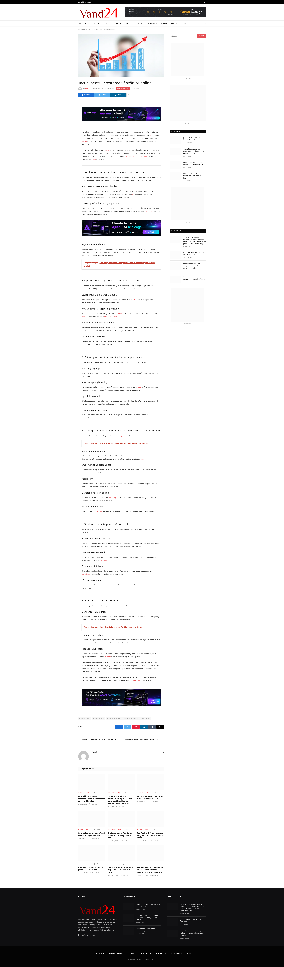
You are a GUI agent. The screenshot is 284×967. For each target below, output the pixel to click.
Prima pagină (82, 29)
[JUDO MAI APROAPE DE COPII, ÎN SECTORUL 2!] (175, 140)
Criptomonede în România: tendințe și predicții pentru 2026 (120, 835)
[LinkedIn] (70, 122)
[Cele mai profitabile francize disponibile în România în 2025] (121, 853)
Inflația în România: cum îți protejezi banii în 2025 (90, 868)
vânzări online (145, 718)
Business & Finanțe (100, 23)
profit (140, 680)
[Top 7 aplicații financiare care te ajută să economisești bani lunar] (150, 819)
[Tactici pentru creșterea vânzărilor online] (121, 55)
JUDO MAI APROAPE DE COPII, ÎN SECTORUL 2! (194, 139)
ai (150, 135)
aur (133, 194)
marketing (148, 211)
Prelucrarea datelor (137, 953)
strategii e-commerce (130, 718)
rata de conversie (110, 316)
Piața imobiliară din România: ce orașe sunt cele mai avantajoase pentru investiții (150, 869)
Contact (188, 953)
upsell (93, 159)
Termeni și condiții (117, 953)
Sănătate (164, 23)
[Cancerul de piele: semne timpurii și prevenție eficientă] (175, 165)
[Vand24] (99, 12)
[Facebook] (70, 111)
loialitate (133, 680)
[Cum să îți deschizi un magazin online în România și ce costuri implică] (91, 782)
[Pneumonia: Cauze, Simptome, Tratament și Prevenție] (175, 176)
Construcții (117, 23)
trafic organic (149, 456)
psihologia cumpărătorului (136, 156)
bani (142, 459)
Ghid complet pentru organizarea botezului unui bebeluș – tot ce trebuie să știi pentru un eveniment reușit (194, 240)
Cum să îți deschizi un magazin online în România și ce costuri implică (91, 798)
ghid (107, 150)
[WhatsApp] (70, 139)
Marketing (151, 23)
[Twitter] (70, 117)
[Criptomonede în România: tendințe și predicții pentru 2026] (121, 819)
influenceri (98, 511)
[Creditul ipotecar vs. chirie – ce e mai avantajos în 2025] (150, 782)
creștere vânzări (84, 718)
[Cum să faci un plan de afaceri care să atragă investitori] (91, 819)
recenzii (108, 657)
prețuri (84, 141)
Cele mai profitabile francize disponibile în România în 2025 (120, 869)
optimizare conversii (113, 718)
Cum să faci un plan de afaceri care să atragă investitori (91, 834)
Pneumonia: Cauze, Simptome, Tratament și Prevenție (192, 175)
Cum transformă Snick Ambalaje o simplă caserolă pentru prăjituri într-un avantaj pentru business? (120, 800)
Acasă (87, 23)
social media (89, 643)
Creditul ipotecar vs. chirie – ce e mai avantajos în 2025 (150, 797)
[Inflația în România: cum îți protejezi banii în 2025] (91, 853)
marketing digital (120, 436)
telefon (119, 313)
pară (139, 387)
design (135, 299)
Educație (128, 23)
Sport (173, 23)
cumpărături (86, 574)
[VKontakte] (70, 128)
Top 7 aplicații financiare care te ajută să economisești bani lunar (150, 835)
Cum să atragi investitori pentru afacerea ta (141, 739)
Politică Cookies (99, 953)
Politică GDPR (156, 953)
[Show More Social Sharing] (128, 95)
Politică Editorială (173, 953)
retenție (104, 560)
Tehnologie (184, 23)
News (88, 29)
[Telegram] (70, 134)
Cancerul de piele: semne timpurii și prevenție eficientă (194, 163)
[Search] (205, 23)
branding (112, 497)
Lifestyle (140, 23)
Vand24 (88, 88)
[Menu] (80, 23)
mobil (84, 316)
